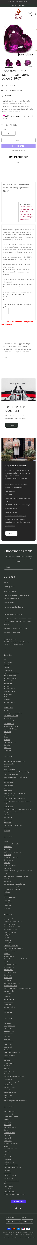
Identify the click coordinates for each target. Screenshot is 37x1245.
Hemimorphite (9, 1063)
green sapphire (9, 790)
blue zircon (8, 1044)
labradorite (8, 1141)
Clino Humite (8, 806)
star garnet (7, 868)
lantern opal (8, 780)
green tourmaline (10, 796)
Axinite (6, 667)
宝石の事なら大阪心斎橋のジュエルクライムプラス (21, 1232)
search (6, 582)
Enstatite (7, 745)
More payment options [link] (18, 150)
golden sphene (9, 820)
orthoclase (7, 748)
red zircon (7, 1170)
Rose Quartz (8, 1183)
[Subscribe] (31, 567)
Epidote (6, 737)
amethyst (7, 686)
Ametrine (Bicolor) (10, 689)
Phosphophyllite (9, 1026)
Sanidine (7, 830)
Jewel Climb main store (12, 632)
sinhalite (7, 863)
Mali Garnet (8, 1084)
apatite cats (8, 683)
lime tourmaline (9, 1133)
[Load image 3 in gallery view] (28, 63)
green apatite (8, 785)
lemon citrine (8, 1178)
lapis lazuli (7, 1138)
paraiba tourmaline (10, 986)
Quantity (4, 129)
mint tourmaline (9, 1111)
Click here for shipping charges (16, 478)
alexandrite (8, 694)
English (25, 1221)
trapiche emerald (10, 932)
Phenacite (7, 1023)
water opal (7, 732)
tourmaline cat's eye (11, 945)
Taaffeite (7, 892)
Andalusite (7, 697)
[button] (2, 14)
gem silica (7, 849)
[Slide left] (2, 64)
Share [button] (5, 358)
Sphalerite (7, 881)
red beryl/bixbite (10, 1175)
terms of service (11, 512)
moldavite (7, 1125)
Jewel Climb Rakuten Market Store (16, 628)
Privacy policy (29, 1234)
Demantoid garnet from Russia (14, 1194)
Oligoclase (7, 750)
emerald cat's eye (10, 742)
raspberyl (7, 1135)
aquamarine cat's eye (11, 673)
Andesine (7, 699)
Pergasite (7, 953)
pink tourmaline (9, 1007)
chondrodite (8, 828)
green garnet (8, 919)
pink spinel (8, 1004)
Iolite (5, 659)
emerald (7, 740)
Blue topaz (7, 1050)
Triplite (6, 937)
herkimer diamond (10, 951)
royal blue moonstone (11, 1181)
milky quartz (8, 1095)
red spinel (7, 1173)
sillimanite (7, 855)
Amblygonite (8, 707)
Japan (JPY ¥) (11, 1221)
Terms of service (8, 1237)
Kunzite (6, 814)
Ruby (5, 1154)
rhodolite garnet (9, 1191)
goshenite (7, 822)
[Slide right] (35, 64)
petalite (6, 1058)
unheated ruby (9, 991)
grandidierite (8, 782)
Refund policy (20, 1234)
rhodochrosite (9, 1186)
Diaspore (7, 895)
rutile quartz (8, 1151)
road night (7, 1189)
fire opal (7, 1010)
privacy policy (10, 526)
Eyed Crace (8, 662)
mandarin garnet (9, 1087)
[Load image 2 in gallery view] (18, 63)
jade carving (8, 847)
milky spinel (8, 1098)
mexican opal (8, 1119)
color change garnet (11, 774)
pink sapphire (8, 1002)
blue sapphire (9, 1042)
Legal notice (19, 1240)
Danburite (7, 905)
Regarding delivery (10, 591)
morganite (7, 1122)
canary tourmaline (10, 769)
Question (11, 425)
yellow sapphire (9, 721)
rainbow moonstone (11, 1165)
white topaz (8, 1079)
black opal (7, 1028)
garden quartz (9, 764)
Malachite (7, 1090)
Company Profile (11, 508)
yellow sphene (9, 724)
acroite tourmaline (10, 678)
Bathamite (7, 975)
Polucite (7, 1074)
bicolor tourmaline (10, 964)
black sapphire (9, 1031)
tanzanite (7, 900)
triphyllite (7, 935)
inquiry (11, 533)
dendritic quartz (9, 924)
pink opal (7, 996)
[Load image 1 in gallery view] (9, 63)
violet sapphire (9, 956)
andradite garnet (9, 702)
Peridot (6, 1068)
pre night (7, 1036)
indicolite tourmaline (11, 726)
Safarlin (6, 841)
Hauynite (7, 665)
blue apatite (8, 1039)
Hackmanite (8, 980)
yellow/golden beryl (11, 715)
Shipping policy (19, 1237)
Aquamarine (8, 670)
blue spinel (8, 1047)
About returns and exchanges (15, 516)
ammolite (7, 710)
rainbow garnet (9, 1162)
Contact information (30, 1237)
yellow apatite (9, 718)
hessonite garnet (9, 1055)
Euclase (6, 1130)
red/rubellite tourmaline (12, 1167)
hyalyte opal (8, 970)
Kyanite (6, 766)
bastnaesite (8, 978)
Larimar (6, 1146)
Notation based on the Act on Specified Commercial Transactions (16, 597)
